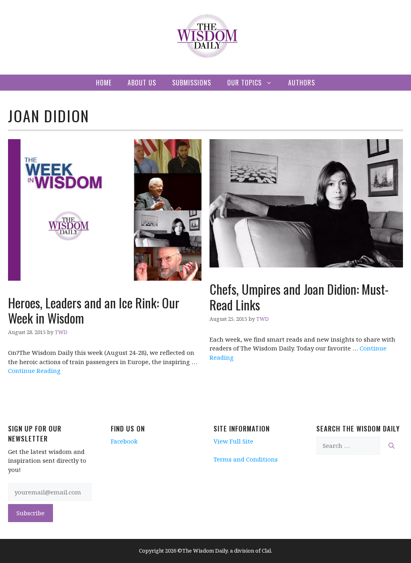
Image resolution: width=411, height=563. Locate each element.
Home (104, 82)
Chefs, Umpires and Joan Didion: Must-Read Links (299, 296)
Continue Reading (34, 371)
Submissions (191, 82)
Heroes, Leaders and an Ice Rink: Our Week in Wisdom (93, 310)
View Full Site (233, 441)
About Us (142, 82)
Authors (301, 82)
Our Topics (244, 82)
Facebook (124, 441)
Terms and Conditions (246, 459)
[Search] (391, 446)
